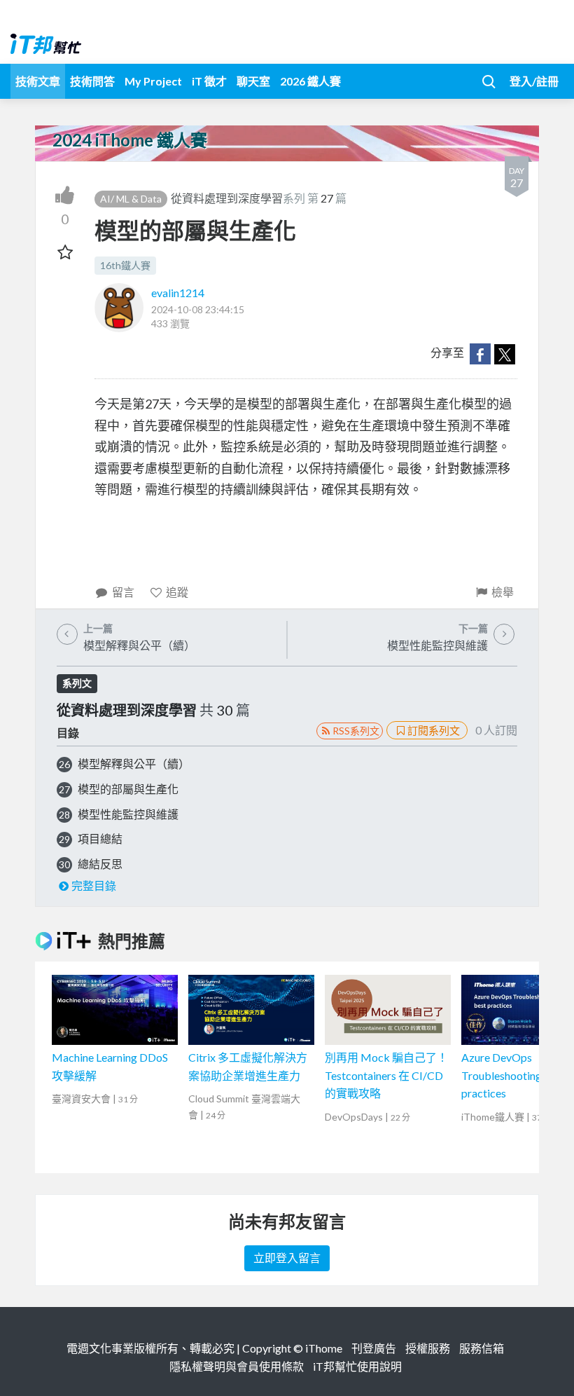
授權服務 (427, 1348)
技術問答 (92, 81)
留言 (123, 591)
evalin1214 (177, 292)
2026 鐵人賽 (310, 81)
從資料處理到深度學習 (227, 198)
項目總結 (100, 838)
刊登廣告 (373, 1348)
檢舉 (502, 591)
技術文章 (37, 81)
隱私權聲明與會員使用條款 (236, 1366)
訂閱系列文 (433, 730)
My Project (153, 81)
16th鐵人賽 (125, 265)
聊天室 (253, 81)
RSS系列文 (355, 731)
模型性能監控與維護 (128, 814)
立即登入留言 (287, 1257)
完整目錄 (93, 885)
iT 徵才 (209, 81)
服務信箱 (481, 1348)
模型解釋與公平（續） (134, 763)
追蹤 (177, 591)
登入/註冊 (534, 81)
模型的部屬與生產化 (128, 788)
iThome (323, 1348)
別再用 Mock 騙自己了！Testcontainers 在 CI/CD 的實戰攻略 (386, 1075)
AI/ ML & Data (131, 199)
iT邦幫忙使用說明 (357, 1366)
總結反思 (100, 863)
